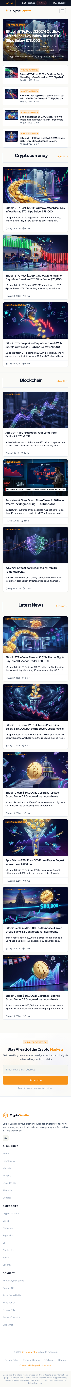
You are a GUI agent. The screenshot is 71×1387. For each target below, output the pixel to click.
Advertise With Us (12, 1295)
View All (61, 156)
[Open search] (55, 11)
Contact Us (8, 1288)
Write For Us (9, 1302)
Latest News (9, 1161)
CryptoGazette (29, 1352)
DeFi (5, 1242)
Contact (7, 1197)
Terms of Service (11, 1317)
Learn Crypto (9, 1183)
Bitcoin (6, 1220)
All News (60, 605)
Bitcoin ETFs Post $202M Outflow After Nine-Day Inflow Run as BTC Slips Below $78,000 (33, 36)
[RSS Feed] (6, 1138)
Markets (7, 1168)
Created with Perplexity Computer (35, 1365)
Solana (6, 1257)
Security (7, 1264)
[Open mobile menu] (62, 11)
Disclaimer (8, 1324)
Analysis (7, 1175)
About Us (7, 1190)
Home (6, 1153)
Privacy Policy (10, 1310)
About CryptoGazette (13, 1280)
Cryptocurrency (17, 25)
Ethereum (8, 1228)
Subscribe (35, 1080)
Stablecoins (8, 1250)
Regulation (8, 1235)
